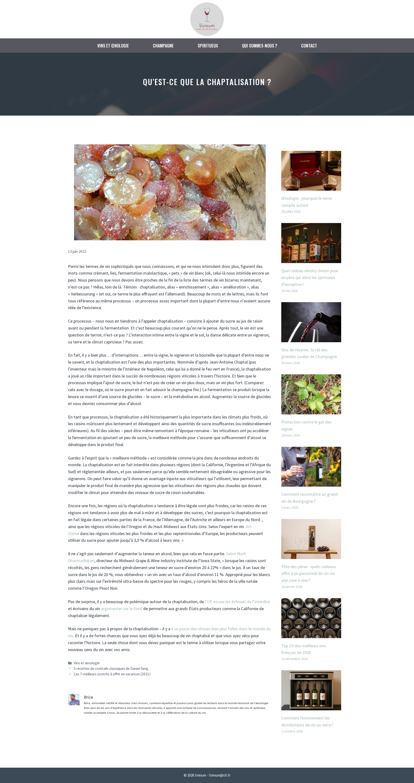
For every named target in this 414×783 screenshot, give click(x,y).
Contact (309, 45)
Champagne (163, 45)
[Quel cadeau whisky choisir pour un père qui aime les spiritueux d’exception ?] (311, 259)
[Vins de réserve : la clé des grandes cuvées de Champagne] (311, 338)
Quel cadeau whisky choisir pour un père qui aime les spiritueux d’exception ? (309, 277)
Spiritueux (208, 45)
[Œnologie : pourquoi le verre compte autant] (311, 187)
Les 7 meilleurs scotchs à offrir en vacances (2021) (112, 674)
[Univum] (207, 18)
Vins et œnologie (113, 45)
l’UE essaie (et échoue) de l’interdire (237, 601)
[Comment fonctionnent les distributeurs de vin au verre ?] (311, 706)
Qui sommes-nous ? (259, 45)
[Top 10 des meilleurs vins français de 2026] (311, 634)
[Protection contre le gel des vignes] (311, 410)
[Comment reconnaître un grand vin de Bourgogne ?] (311, 483)
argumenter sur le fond (121, 608)
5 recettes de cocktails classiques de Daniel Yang (111, 668)
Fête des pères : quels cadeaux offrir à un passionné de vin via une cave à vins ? (308, 573)
